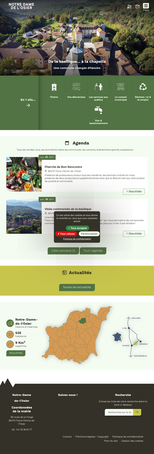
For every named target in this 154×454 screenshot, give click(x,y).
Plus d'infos (15, 353)
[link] (137, 7)
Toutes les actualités (77, 287)
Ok (137, 412)
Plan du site (111, 441)
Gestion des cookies (132, 441)
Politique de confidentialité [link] (77, 238)
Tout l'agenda (93, 250)
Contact (67, 437)
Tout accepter (78, 228)
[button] (7, 38)
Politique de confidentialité (127, 437)
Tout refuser (67, 233)
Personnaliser (89, 233)
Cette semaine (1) (63, 250)
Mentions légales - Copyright (92, 437)
